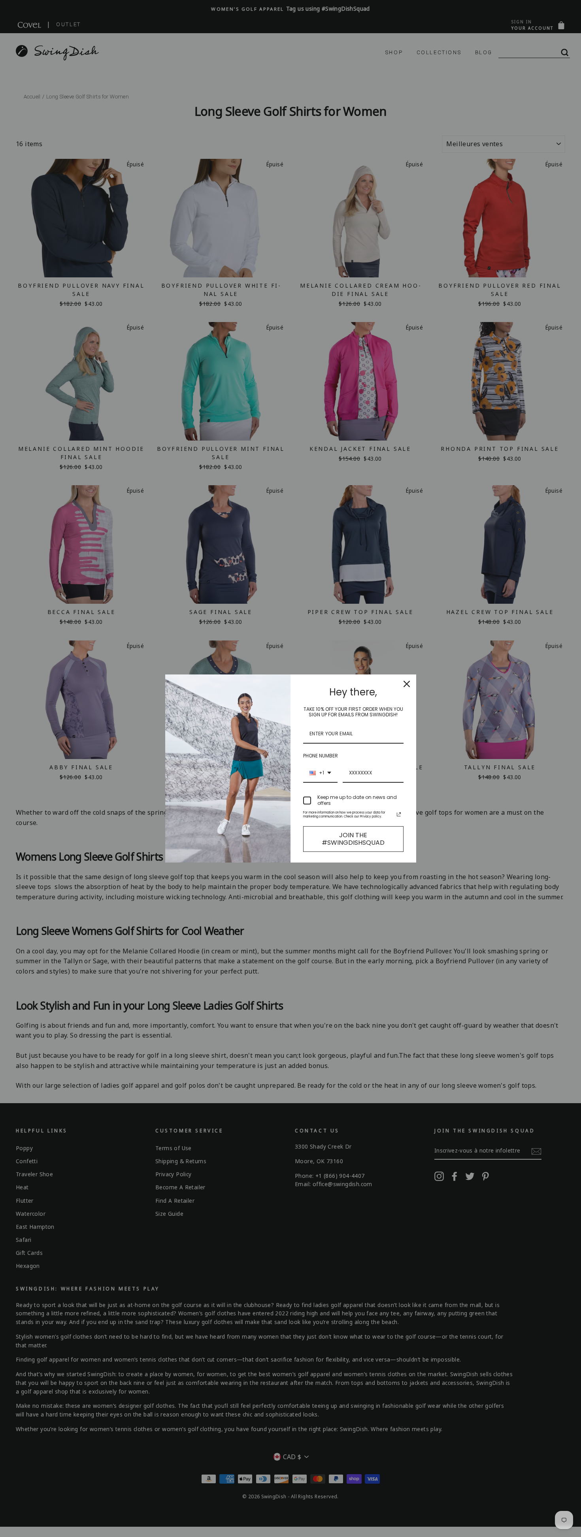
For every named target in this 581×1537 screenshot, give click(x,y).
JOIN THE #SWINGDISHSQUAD (353, 839)
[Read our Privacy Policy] (399, 814)
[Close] (406, 683)
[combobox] (320, 773)
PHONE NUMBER (320, 755)
